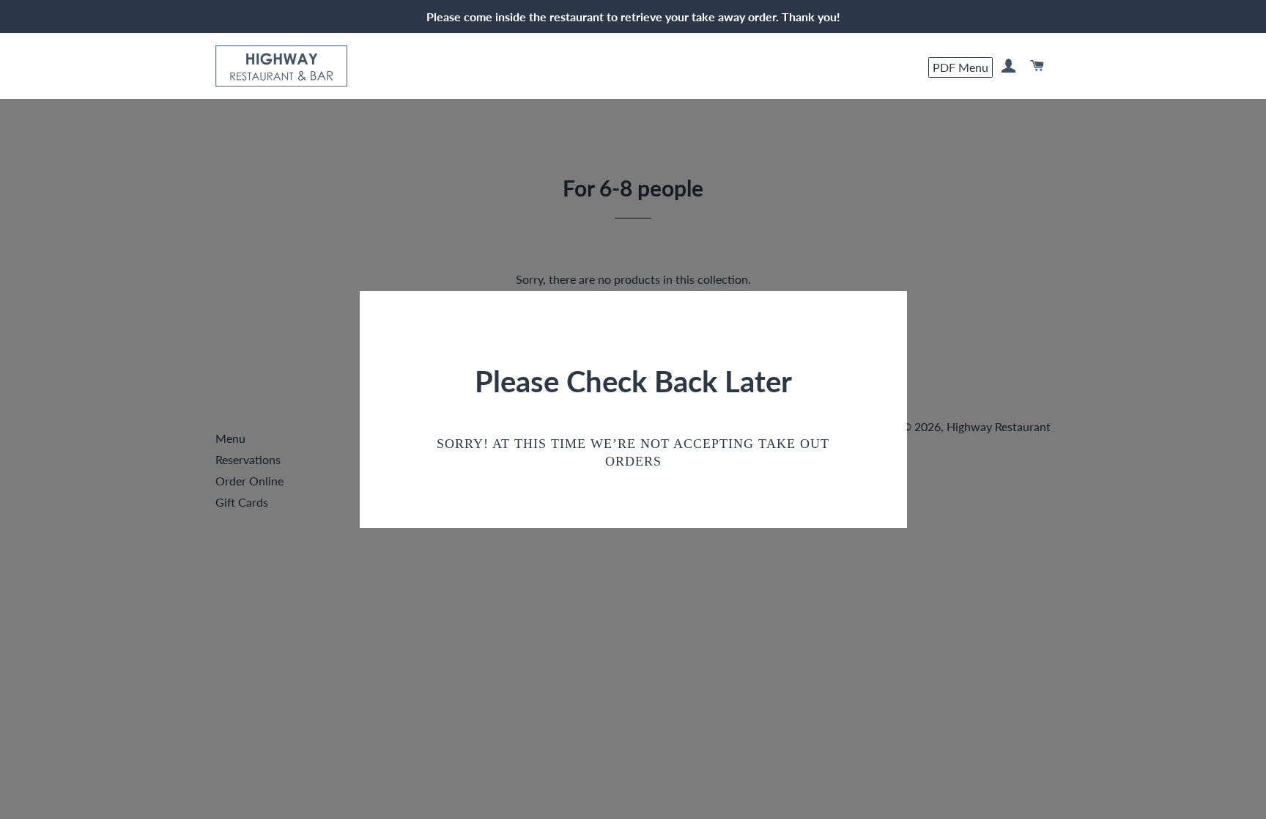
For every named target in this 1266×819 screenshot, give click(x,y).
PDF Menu (960, 66)
